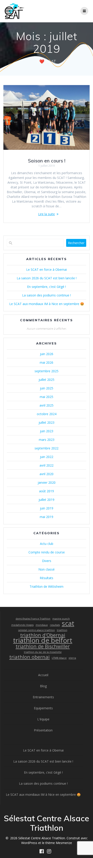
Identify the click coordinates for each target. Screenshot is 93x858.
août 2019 (46, 491)
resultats (55, 625)
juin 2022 (46, 457)
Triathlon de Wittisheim (46, 586)
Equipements (43, 708)
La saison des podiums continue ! (46, 295)
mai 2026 (46, 362)
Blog (43, 686)
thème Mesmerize (58, 843)
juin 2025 (46, 388)
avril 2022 (46, 465)
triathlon (62, 630)
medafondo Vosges (22, 625)
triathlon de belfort (42, 640)
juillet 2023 (46, 422)
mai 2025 (46, 397)
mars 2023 (46, 439)
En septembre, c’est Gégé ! (46, 286)
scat (68, 623)
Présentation (43, 730)
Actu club (46, 543)
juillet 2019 (46, 499)
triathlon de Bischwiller (43, 646)
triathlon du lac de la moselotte (43, 652)
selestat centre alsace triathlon (36, 630)
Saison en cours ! (46, 161)
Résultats (46, 578)
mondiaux (42, 625)
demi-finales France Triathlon (33, 618)
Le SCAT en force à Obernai (46, 269)
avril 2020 (46, 474)
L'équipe (43, 719)
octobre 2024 (46, 414)
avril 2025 (46, 405)
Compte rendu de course (46, 552)
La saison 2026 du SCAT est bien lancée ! (47, 278)
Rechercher (76, 243)
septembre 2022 (46, 448)
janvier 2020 (47, 482)
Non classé (46, 569)
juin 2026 (46, 354)
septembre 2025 (46, 371)
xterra (72, 657)
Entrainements (43, 697)
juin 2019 (46, 508)
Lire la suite (46, 214)
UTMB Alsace (59, 657)
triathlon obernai (29, 656)
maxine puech (61, 618)
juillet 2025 (46, 379)
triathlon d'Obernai (42, 635)
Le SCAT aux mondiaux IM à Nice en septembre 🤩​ (46, 304)
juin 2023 (46, 431)
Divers (46, 561)
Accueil (43, 675)
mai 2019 (46, 517)
